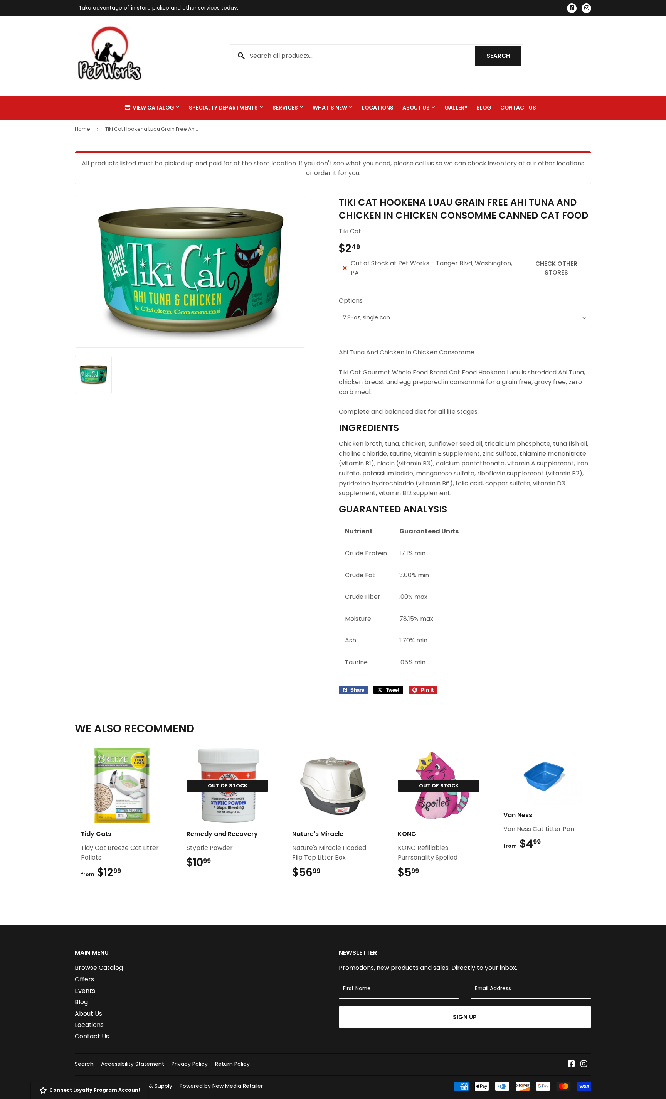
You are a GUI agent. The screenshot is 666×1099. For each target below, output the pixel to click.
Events (85, 990)
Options (351, 300)
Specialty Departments (224, 107)
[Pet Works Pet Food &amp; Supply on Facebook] (571, 1064)
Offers (84, 979)
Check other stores (556, 268)
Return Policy (232, 1064)
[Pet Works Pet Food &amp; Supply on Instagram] (583, 1064)
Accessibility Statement (132, 1064)
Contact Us (518, 107)
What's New (330, 107)
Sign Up (465, 1017)
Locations (378, 107)
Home (82, 129)
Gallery (456, 107)
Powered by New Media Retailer (221, 1086)
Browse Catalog (99, 967)
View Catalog (153, 107)
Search (503, 56)
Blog (483, 107)
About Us (416, 107)
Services (285, 107)
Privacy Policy (190, 1064)
